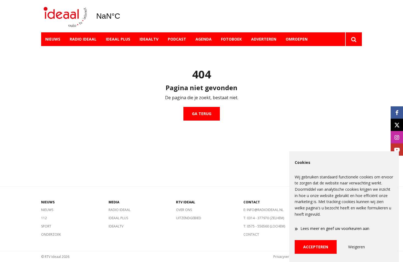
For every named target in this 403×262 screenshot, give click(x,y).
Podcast (177, 39)
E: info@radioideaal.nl (263, 209)
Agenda (203, 39)
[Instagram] (397, 137)
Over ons (184, 209)
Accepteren (315, 246)
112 (44, 218)
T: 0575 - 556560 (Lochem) (264, 226)
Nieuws (52, 39)
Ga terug (201, 113)
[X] (397, 125)
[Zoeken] (353, 39)
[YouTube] (397, 149)
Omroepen (297, 39)
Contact (251, 234)
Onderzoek (51, 234)
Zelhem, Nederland (122, 16)
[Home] (64, 16)
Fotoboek (231, 39)
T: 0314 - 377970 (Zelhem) (263, 218)
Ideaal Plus (118, 39)
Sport (46, 226)
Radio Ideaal (83, 39)
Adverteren (263, 39)
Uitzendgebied (188, 218)
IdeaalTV (149, 39)
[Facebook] (397, 112)
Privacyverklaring (286, 256)
